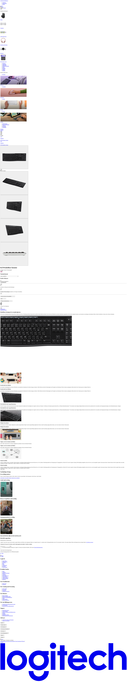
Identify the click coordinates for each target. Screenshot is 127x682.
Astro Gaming (4, 588)
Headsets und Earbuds (5, 573)
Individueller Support (5, 610)
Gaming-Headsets (5, 578)
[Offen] (2, 135)
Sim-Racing (4, 590)
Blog (3, 563)
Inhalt (1, 298)
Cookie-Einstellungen (18, 641)
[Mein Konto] (1, 134)
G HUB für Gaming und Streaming (7, 619)
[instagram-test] (0, 553)
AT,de (2, 555)
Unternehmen (4, 3)
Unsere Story (4, 560)
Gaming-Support (5, 611)
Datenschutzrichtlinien (11, 641)
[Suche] (1, 132)
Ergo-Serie (4, 584)
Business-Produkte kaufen (6, 596)
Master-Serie (4, 583)
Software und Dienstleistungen (7, 597)
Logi (1, 136)
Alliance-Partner (4, 599)
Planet (1, 130)
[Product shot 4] (14, 230)
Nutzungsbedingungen (3, 641)
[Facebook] (2, 553)
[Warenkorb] (1, 135)
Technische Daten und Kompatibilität (6, 296)
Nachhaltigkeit (4, 565)
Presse (3, 564)
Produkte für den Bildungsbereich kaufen (8, 604)
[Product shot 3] (14, 206)
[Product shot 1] (14, 157)
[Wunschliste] (1, 133)
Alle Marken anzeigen (89, 542)
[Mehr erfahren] (1, 308)
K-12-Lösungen (4, 605)
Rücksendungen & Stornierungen (7, 615)
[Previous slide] (1, 469)
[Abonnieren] (10, 546)
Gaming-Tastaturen (5, 577)
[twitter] (1, 553)
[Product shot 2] (14, 183)
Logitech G (4, 2)
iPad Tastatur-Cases (5, 575)
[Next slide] (4, 469)
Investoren (4, 562)
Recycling (4, 566)
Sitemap (23, 641)
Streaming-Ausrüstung (5, 591)
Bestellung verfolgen (5, 614)
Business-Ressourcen (5, 600)
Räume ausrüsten (5, 595)
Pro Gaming (4, 589)
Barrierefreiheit (4, 567)
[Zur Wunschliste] (1, 169)
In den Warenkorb (3, 282)
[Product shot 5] (14, 254)
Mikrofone (4, 579)
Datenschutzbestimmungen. (38, 547)
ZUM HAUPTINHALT (4, 0)
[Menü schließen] (1, 9)
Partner (3, 598)
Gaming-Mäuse (4, 576)
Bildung (3, 4)
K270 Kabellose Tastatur (4, 140)
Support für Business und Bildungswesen (8, 612)
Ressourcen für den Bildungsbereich (8, 606)
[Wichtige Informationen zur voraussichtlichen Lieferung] (1, 288)
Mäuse (3, 571)
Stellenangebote (4, 561)
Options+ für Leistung (5, 620)
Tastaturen (2, 138)
